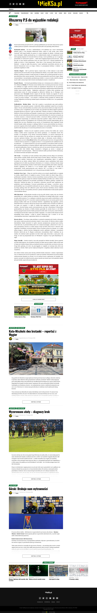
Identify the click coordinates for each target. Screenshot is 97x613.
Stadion (60, 13)
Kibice (65, 13)
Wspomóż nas (47, 602)
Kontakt (58, 602)
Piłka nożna (16, 13)
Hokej (31, 13)
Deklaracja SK (40, 602)
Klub (56, 13)
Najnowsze (11, 9)
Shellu (17, 339)
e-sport (51, 13)
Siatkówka (37, 13)
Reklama (53, 602)
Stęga (54, 612)
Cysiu (51, 612)
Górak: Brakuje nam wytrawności (76, 82)
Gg (67, 82)
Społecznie (75, 13)
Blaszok (81, 13)
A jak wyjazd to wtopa (76, 88)
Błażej (17, 24)
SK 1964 (69, 13)
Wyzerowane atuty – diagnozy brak (79, 77)
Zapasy (46, 13)
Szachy (42, 13)
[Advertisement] (77, 102)
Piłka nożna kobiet (25, 13)
